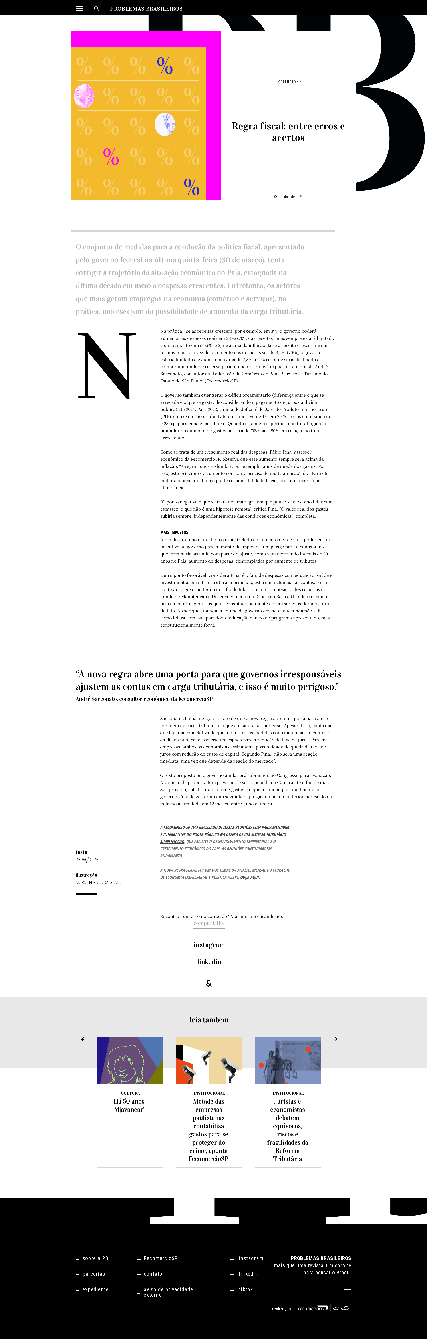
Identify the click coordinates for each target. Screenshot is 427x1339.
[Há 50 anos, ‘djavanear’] (130, 1060)
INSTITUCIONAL (289, 81)
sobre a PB (95, 1258)
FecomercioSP (161, 1258)
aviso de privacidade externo (168, 1292)
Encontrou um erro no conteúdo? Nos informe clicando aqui (222, 916)
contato (153, 1274)
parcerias (94, 1274)
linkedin (209, 962)
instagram (209, 945)
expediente (96, 1289)
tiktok (246, 1289)
